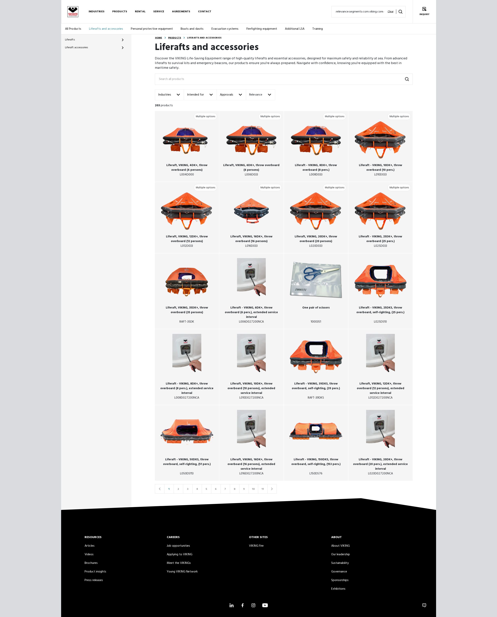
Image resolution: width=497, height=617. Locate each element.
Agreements (181, 11)
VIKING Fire (256, 545)
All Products (73, 28)
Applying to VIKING (179, 554)
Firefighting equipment (261, 28)
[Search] (400, 12)
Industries (96, 11)
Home (158, 38)
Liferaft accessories (76, 47)
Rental (140, 11)
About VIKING (340, 545)
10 (253, 489)
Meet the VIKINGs (179, 563)
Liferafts (70, 40)
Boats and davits (192, 28)
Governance (339, 571)
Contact (204, 11)
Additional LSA (294, 28)
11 (262, 489)
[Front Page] (73, 11)
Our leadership (340, 554)
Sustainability (340, 563)
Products (119, 11)
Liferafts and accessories (106, 28)
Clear (390, 11)
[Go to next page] (272, 489)
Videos (89, 554)
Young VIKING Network (182, 571)
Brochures (91, 563)
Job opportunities (178, 545)
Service (158, 11)
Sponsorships (340, 580)
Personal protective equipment (152, 28)
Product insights (95, 571)
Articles (90, 545)
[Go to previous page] (159, 489)
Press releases (94, 580)
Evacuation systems (225, 28)
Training (317, 28)
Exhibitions (338, 588)
